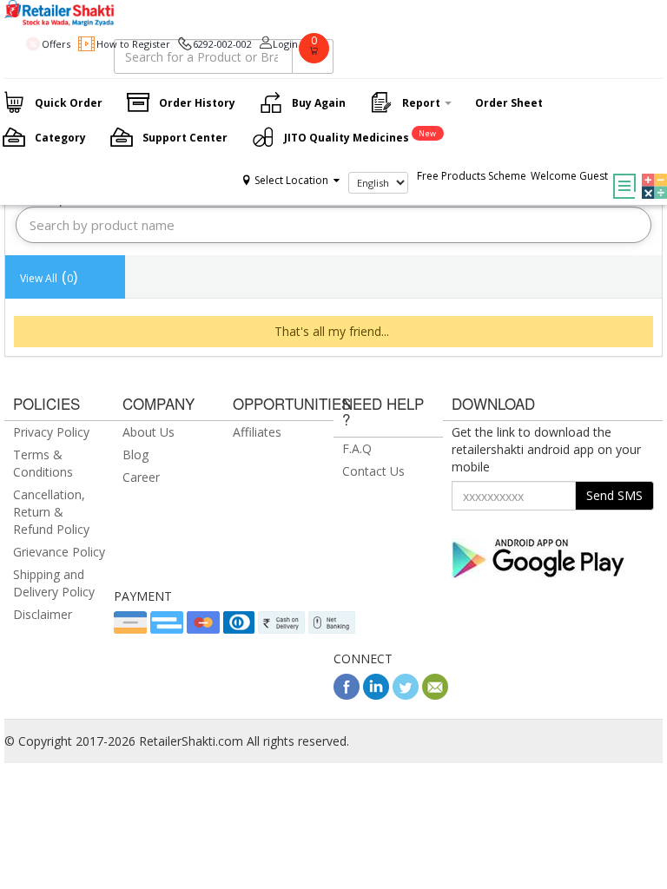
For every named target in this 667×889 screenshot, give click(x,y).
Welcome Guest (569, 175)
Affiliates (257, 432)
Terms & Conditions (43, 463)
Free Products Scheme (471, 175)
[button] (650, 173)
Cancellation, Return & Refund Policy (51, 511)
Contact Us (373, 471)
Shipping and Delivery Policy (54, 583)
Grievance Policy (59, 551)
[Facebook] (347, 695)
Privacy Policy (51, 432)
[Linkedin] (376, 695)
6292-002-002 (222, 43)
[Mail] (435, 695)
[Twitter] (406, 695)
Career (141, 477)
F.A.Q (357, 448)
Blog (135, 454)
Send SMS (614, 495)
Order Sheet (509, 102)
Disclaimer (42, 614)
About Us (148, 432)
